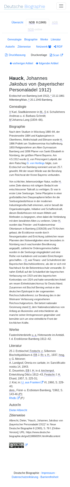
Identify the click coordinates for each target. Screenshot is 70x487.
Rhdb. (12, 398)
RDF (59, 46)
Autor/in (10, 46)
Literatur (56, 39)
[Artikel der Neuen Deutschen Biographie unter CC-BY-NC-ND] (18, 445)
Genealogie (14, 39)
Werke (44, 39)
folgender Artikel (48, 63)
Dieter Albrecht (18, 410)
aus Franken (30, 382)
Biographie (31, 39)
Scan (56, 55)
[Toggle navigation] (61, 6)
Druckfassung (16, 55)
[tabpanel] (35, 243)
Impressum (48, 472)
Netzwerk (42, 46)
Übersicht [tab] (17, 22)
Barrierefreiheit (49, 477)
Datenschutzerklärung (25, 477)
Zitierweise (24, 46)
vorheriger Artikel (23, 63)
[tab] (37, 22)
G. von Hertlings (36, 163)
